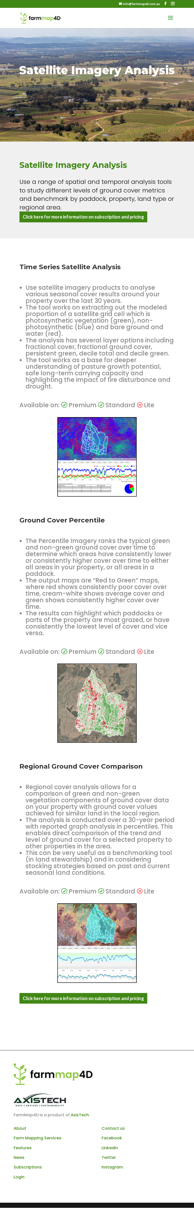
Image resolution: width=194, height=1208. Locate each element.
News (19, 1157)
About (20, 1128)
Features (23, 1148)
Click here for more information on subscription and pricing (83, 217)
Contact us (113, 1128)
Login (19, 1177)
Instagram (112, 1167)
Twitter (109, 1157)
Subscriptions (28, 1167)
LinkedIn (110, 1148)
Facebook (112, 1138)
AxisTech (80, 1115)
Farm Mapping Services (37, 1138)
